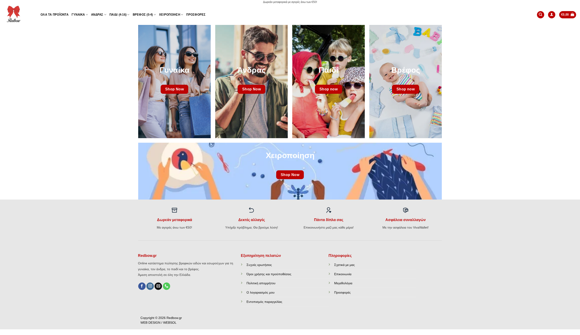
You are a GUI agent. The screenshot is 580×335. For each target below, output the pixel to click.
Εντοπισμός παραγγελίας (264, 302)
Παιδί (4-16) (117, 14)
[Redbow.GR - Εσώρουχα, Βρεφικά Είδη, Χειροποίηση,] (18, 15)
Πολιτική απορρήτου (261, 283)
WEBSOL (169, 322)
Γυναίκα (78, 14)
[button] (551, 15)
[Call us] (166, 286)
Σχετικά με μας (344, 265)
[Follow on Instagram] (150, 286)
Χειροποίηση (169, 14)
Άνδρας (97, 14)
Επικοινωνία (342, 274)
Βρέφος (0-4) (143, 14)
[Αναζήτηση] (540, 15)
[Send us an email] (158, 286)
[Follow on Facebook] (142, 286)
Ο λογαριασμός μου (260, 292)
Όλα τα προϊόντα (54, 14)
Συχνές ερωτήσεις (259, 265)
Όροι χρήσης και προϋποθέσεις (268, 274)
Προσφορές (195, 14)
